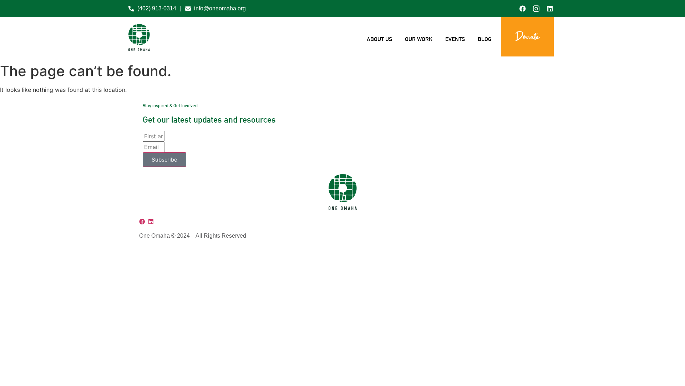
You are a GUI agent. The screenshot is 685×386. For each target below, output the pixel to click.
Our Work (418, 39)
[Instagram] (147, 221)
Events (455, 39)
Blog (485, 39)
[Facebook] (143, 221)
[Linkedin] (150, 221)
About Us (379, 39)
